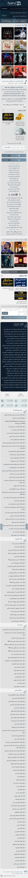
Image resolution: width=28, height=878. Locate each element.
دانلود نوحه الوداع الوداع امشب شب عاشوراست (15, 661)
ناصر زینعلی (6, 385)
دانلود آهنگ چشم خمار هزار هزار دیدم (17, 504)
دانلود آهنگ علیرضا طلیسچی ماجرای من (16, 566)
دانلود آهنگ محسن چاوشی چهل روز (17, 573)
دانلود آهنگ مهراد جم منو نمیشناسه (17, 618)
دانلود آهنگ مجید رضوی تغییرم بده (17, 598)
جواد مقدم (24, 338)
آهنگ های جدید (23, 272)
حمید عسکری (23, 343)
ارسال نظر (5, 313)
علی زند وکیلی (23, 359)
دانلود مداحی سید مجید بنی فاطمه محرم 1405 (14, 644)
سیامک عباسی (23, 350)
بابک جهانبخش (23, 336)
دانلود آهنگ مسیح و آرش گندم (18, 621)
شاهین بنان (4, 352)
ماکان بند (18, 366)
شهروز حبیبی (5, 355)
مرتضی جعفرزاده (22, 378)
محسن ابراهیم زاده (16, 368)
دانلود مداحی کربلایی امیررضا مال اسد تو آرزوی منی (14, 629)
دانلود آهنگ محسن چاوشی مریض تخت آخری (15, 605)
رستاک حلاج (23, 345)
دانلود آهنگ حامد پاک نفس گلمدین (17, 436)
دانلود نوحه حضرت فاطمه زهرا (18, 664)
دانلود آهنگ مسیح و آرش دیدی (18, 563)
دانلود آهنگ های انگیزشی (19, 854)
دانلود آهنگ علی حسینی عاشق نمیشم (17, 701)
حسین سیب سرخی (15, 341)
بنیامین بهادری (16, 336)
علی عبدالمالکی (17, 359)
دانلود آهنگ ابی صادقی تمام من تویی (16, 550)
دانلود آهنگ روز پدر (21, 786)
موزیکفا (21, 395)
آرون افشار (14, 329)
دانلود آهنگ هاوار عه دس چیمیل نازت (16, 427)
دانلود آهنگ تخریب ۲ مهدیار (19, 418)
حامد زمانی (18, 338)
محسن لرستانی (23, 371)
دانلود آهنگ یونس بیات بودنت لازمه (17, 579)
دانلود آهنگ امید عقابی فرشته (18, 569)
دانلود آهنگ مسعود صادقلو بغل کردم (16, 695)
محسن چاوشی (9, 368)
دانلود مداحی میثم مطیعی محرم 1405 (16, 648)
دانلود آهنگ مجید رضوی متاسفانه (17, 615)
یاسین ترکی (11, 387)
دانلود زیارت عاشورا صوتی (19, 670)
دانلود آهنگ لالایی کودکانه (19, 770)
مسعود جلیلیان (15, 378)
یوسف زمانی (5, 387)
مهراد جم (6, 382)
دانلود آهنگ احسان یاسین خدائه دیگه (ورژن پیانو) (14, 525)
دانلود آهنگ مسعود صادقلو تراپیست (17, 489)
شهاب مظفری (23, 355)
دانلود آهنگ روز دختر (20, 793)
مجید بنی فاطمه (12, 366)
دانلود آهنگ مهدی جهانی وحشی (18, 717)
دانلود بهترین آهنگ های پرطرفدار (18, 764)
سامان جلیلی (12, 348)
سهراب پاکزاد (6, 348)
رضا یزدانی (4, 345)
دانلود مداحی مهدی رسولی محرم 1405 (16, 651)
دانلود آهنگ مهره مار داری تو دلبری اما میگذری (15, 751)
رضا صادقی (9, 345)
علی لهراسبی (10, 359)
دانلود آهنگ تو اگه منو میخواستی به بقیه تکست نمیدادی (14, 508)
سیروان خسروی (9, 350)
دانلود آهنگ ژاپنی (21, 838)
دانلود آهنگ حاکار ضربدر (19, 556)
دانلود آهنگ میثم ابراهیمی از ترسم (17, 458)
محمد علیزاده (23, 373)
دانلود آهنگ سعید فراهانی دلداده (18, 439)
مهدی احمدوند (19, 380)
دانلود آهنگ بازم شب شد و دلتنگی (17, 474)
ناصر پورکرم (11, 385)
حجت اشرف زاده (22, 341)
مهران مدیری (23, 385)
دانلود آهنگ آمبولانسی (20, 860)
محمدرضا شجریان (10, 373)
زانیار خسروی (18, 348)
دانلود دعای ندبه (21, 683)
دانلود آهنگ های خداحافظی (19, 844)
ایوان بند (5, 334)
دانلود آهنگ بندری (21, 825)
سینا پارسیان (23, 352)
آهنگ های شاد (14, 272)
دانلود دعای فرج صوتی (20, 677)
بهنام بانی (10, 336)
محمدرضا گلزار (23, 375)
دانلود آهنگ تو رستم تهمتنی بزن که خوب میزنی (14, 595)
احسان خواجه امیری (8, 329)
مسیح (3, 378)
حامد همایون (12, 338)
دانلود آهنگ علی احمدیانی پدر (18, 698)
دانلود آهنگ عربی (21, 828)
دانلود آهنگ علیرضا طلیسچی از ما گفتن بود (15, 585)
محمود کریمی (16, 375)
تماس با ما (15, 21)
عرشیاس (24, 357)
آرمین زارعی (19, 329)
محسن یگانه (16, 371)
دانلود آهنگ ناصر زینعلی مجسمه (18, 611)
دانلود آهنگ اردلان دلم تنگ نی (18, 430)
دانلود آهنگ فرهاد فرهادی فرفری (18, 711)
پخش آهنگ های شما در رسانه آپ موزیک (19, 16)
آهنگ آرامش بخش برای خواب (18, 809)
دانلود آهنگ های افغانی (20, 812)
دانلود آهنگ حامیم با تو (20, 547)
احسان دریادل (23, 331)
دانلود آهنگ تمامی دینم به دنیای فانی (16, 754)
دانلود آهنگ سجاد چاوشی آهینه (18, 535)
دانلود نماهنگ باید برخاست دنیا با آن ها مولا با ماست (14, 634)
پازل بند (6, 336)
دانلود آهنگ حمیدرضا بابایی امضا (17, 714)
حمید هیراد (11, 343)
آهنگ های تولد (5, 272)
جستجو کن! (4, 8)
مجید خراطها (5, 366)
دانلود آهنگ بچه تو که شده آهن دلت (17, 529)
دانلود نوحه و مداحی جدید (19, 783)
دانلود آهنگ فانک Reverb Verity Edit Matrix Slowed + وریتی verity (15, 422)
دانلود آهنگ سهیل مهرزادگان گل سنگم (16, 602)
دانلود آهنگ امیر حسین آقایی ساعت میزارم (12, 81)
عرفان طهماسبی (19, 357)
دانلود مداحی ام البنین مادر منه (18, 654)
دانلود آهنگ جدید (21, 777)
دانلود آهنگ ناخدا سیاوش (19, 486)
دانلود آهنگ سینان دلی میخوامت (17, 461)
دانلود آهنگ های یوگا (20, 848)
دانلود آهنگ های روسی (20, 831)
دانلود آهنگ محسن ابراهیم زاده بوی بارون (16, 760)
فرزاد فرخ (4, 361)
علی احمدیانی (12, 357)
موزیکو (7, 395)
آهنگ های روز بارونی (20, 851)
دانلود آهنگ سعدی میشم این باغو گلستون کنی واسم (13, 471)
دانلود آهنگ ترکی (21, 789)
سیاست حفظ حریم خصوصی (9, 876)
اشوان (12, 331)
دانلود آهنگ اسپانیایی (20, 835)
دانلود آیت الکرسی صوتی (19, 667)
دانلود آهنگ (20, 87)
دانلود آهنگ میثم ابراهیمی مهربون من (16, 576)
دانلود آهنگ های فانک (20, 799)
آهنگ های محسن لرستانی (19, 864)
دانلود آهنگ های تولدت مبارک (18, 589)
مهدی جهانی (12, 380)
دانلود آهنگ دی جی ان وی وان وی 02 (16, 560)
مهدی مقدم (23, 382)
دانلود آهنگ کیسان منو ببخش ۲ (18, 721)
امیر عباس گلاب (7, 331)
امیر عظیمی (23, 334)
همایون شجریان (23, 387)
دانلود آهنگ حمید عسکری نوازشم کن (17, 467)
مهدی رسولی (6, 380)
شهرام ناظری (11, 355)
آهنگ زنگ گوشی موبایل (19, 796)
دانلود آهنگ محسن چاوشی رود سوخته (16, 553)
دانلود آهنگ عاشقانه (20, 780)
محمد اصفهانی (10, 371)
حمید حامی (7, 341)
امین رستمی (13, 334)
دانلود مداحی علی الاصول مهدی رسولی (16, 657)
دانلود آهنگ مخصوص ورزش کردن (17, 815)
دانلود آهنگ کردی (21, 867)
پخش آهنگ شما (6, 21)
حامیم (8, 338)
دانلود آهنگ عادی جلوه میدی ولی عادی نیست (15, 512)
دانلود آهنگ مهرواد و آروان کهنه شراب (16, 451)
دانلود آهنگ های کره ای (20, 841)
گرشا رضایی (12, 364)
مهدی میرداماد (17, 382)
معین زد (24, 380)
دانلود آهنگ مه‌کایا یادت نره (19, 532)
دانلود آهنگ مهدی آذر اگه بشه (18, 736)
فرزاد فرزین (24, 364)
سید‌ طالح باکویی (16, 350)
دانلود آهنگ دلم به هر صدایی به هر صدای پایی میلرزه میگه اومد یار (13, 447)
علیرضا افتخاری (23, 361)
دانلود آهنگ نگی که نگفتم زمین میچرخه (16, 757)
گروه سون (7, 364)
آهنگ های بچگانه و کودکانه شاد (18, 806)
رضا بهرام (18, 345)
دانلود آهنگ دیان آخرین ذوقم (18, 522)
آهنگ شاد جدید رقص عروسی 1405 (17, 582)
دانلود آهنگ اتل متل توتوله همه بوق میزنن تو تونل (14, 443)
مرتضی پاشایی (10, 375)
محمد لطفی (17, 373)
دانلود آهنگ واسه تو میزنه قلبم (18, 727)
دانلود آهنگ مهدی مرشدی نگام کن (17, 454)
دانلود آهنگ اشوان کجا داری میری (17, 704)
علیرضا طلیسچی (16, 361)
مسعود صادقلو (8, 378)
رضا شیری (14, 345)
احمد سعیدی (17, 331)
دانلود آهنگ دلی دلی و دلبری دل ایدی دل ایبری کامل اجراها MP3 (13, 493)
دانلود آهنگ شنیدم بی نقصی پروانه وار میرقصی (14, 415)
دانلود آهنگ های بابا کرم (19, 501)
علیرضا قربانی (9, 361)
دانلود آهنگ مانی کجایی (19, 708)
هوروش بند (16, 387)
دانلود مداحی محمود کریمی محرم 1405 (16, 641)
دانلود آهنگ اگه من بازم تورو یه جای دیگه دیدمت (14, 497)
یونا (25, 389)
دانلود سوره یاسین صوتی (19, 673)
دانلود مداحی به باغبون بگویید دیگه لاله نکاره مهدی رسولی (13, 731)
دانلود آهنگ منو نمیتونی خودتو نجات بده (16, 433)
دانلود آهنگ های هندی (20, 857)
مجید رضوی (23, 368)
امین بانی (19, 334)
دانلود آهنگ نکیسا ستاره (19, 739)
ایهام (9, 334)
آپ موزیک (14, 3)
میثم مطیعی (17, 385)
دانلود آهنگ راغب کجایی (19, 724)
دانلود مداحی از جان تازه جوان (18, 638)
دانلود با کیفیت (13, 155)
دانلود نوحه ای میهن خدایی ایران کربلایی (16, 608)
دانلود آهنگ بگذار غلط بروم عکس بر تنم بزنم (15, 742)
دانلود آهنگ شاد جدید (20, 773)
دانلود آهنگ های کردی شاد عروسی (17, 516)
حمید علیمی (17, 343)
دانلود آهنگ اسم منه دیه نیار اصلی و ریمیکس (15, 519)
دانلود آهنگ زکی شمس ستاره (18, 543)
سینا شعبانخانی (11, 352)
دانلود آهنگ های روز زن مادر (18, 802)
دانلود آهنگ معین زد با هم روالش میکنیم (16, 592)
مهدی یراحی (11, 382)
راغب (7, 343)
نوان (2, 385)
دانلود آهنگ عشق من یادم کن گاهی (17, 477)
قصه (15, 189)
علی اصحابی (5, 357)
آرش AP (24, 329)
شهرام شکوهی (17, 355)
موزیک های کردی (21, 822)
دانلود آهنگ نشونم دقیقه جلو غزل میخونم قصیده (14, 464)
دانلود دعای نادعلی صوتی (19, 680)
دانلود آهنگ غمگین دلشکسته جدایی (17, 818)
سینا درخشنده (17, 352)
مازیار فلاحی (23, 366)
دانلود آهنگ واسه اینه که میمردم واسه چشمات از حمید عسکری (14, 481)
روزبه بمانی (24, 348)
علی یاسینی (5, 359)
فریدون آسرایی (18, 364)
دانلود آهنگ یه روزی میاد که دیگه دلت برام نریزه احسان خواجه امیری (14, 746)
